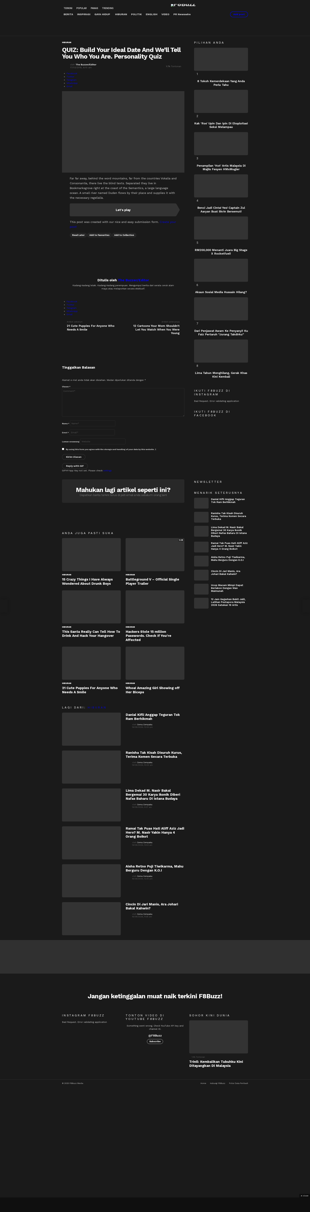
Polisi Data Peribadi (238, 1083)
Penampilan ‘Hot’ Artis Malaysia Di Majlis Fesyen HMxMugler (221, 167)
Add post (239, 14)
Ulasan (66, 387)
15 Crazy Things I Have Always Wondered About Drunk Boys (87, 581)
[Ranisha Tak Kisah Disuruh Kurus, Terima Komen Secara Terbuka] (91, 767)
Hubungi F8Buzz (217, 1083)
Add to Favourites (99, 235)
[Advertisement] (121, 27)
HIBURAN (121, 14)
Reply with (75, 466)
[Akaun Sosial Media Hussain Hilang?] (221, 270)
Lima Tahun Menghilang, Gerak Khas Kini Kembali (221, 374)
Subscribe (155, 1041)
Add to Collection (124, 235)
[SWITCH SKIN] (212, 14)
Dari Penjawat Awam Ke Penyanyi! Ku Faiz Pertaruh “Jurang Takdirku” (221, 332)
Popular (81, 8)
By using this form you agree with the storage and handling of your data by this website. (111, 449)
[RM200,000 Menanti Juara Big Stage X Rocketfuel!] (221, 228)
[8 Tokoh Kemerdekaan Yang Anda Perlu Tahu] (221, 59)
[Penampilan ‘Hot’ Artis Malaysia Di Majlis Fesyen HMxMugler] (221, 143)
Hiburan (66, 575)
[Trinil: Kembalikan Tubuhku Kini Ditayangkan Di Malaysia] (218, 1036)
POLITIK (136, 14)
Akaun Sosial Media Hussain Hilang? (221, 292)
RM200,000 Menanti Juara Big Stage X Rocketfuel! (221, 251)
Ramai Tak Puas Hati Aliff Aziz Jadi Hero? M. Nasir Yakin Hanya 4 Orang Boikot (155, 832)
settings (107, 470)
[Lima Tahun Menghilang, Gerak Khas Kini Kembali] (221, 351)
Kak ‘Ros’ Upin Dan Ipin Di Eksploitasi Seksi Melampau (221, 125)
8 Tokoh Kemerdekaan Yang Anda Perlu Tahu (221, 82)
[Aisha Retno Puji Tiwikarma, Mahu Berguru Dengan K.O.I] (91, 880)
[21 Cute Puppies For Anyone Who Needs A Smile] (91, 663)
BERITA (68, 14)
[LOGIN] (223, 14)
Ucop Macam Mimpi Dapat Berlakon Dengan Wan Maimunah (227, 588)
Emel (65, 432)
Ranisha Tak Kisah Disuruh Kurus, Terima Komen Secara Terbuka (154, 755)
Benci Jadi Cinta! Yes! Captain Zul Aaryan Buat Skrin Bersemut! (221, 209)
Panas (94, 8)
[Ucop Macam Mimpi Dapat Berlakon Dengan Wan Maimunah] (201, 589)
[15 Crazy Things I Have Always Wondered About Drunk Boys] (91, 554)
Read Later (78, 235)
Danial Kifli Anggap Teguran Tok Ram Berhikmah (228, 501)
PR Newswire (182, 14)
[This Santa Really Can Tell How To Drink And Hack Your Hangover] (91, 606)
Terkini (68, 8)
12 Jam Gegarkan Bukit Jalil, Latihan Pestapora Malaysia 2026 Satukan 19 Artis (228, 602)
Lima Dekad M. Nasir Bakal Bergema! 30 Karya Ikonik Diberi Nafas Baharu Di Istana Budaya (153, 794)
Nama (65, 423)
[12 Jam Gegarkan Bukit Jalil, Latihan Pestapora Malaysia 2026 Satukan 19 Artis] (201, 603)
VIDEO (165, 14)
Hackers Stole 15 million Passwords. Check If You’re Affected (148, 636)
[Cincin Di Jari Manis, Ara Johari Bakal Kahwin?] (91, 918)
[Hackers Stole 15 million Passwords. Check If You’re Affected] (155, 606)
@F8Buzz (155, 1035)
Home (203, 1083)
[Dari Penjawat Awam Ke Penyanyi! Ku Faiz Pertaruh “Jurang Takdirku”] (221, 308)
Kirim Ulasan (73, 457)
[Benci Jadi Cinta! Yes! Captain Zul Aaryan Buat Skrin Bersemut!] (221, 185)
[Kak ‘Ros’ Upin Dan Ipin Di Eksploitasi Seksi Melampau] (221, 101)
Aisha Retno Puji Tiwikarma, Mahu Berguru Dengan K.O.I (154, 868)
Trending (108, 8)
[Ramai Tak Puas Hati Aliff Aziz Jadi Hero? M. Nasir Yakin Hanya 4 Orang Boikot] (91, 842)
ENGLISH (151, 14)
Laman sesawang (70, 442)
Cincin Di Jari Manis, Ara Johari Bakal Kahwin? (225, 573)
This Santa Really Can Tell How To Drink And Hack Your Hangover (91, 634)
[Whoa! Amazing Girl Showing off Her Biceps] (155, 663)
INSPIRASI (83, 14)
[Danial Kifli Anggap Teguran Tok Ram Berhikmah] (91, 729)
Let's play (123, 210)
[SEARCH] (218, 14)
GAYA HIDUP (102, 14)
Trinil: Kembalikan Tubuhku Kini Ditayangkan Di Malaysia (216, 1064)
